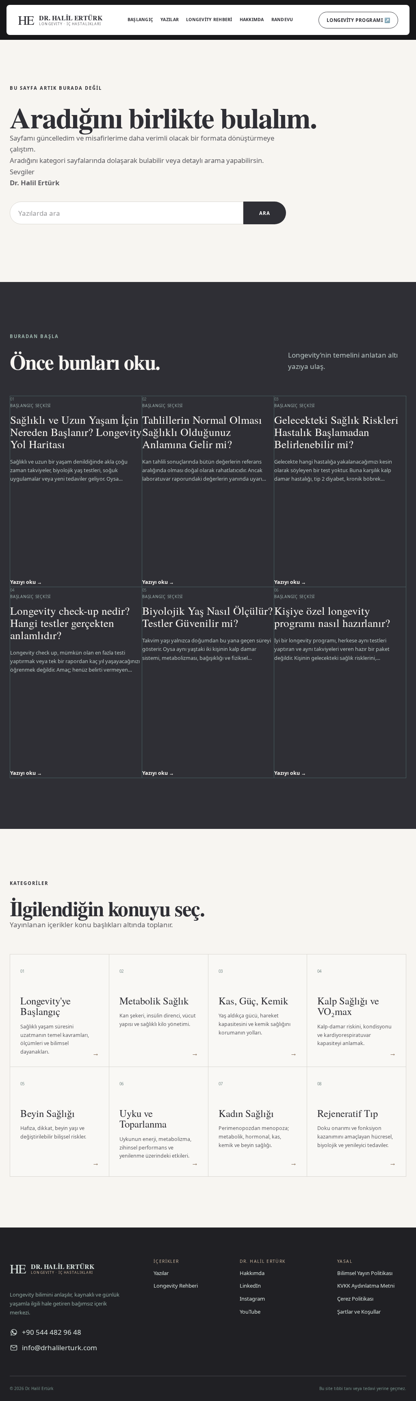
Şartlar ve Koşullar (359, 1311)
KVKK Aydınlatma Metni (365, 1285)
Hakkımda (252, 19)
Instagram (252, 1298)
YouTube (250, 1311)
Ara (264, 213)
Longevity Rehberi (209, 19)
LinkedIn (250, 1285)
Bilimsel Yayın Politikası (364, 1273)
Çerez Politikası (355, 1298)
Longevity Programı (358, 20)
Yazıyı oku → (26, 582)
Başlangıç (140, 19)
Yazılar (169, 19)
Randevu (282, 19)
